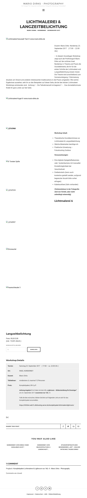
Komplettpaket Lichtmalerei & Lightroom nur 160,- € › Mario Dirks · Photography (41, 469)
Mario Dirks (31, 30)
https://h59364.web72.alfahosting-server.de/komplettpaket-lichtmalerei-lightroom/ (46, 405)
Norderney (42, 30)
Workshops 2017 (53, 30)
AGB (45, 494)
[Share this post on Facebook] (63, 426)
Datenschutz (39, 494)
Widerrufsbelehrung (54, 494)
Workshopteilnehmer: (13, 345)
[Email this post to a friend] (78, 426)
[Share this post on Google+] (73, 426)
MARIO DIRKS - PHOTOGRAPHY (43, 3)
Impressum (30, 494)
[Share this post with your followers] (68, 426)
